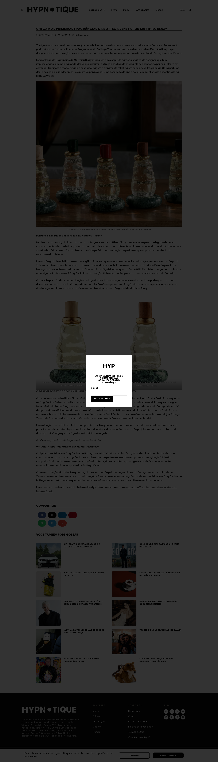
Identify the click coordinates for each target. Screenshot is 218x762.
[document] (109, 381)
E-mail (94, 387)
